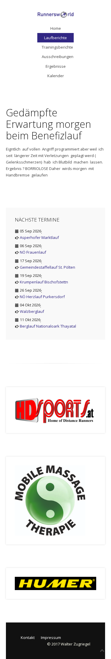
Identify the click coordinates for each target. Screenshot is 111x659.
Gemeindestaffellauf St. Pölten (47, 267)
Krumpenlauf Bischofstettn (44, 282)
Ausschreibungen (57, 56)
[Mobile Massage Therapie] (50, 500)
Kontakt (28, 637)
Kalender (55, 75)
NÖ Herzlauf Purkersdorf (42, 296)
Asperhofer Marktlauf (39, 237)
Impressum (51, 637)
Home (55, 28)
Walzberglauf (32, 311)
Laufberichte (55, 37)
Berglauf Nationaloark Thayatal (48, 326)
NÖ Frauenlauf (33, 252)
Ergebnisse (56, 66)
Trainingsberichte (57, 47)
